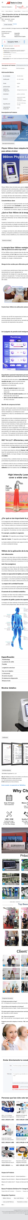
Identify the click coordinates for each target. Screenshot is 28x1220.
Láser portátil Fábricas (8, 1202)
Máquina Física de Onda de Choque (9, 1179)
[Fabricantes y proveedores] (14, 2)
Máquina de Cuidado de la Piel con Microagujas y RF (9, 1182)
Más (3, 1204)
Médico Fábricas (7, 1198)
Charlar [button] (15, 24)
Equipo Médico (17, 11)
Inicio (3, 11)
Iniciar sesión (6, 58)
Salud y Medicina (9, 11)
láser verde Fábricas (19, 1198)
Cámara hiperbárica (20, 1176)
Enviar (15, 1087)
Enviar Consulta (8, 24)
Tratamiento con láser (22, 1202)
